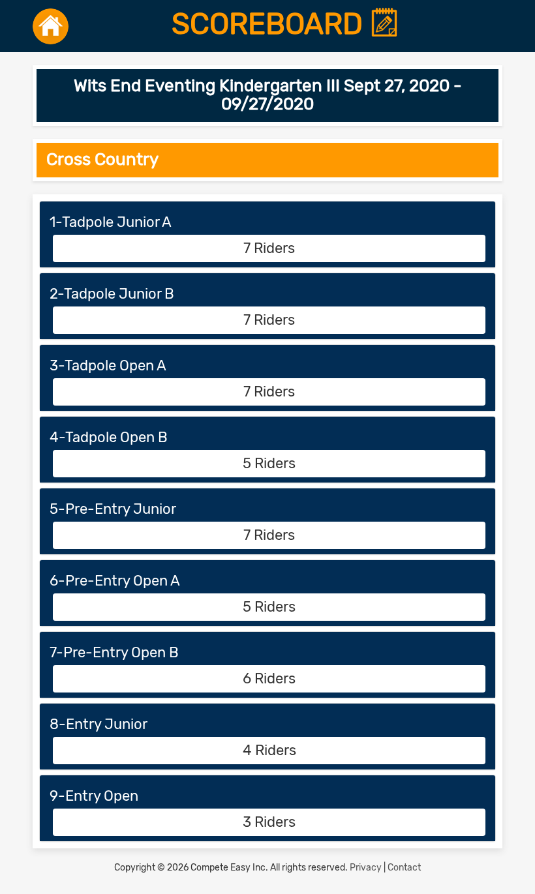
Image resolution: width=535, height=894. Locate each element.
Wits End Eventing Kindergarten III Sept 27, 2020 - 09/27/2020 (268, 95)
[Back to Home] (51, 26)
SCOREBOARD (271, 24)
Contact (404, 867)
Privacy (366, 867)
